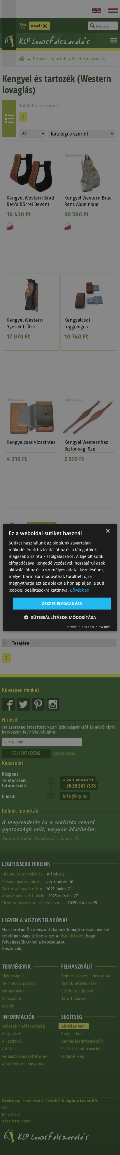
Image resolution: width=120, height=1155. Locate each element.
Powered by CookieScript (89, 626)
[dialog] (60, 577)
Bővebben (79, 589)
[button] (60, 617)
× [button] (107, 530)
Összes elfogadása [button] (62, 603)
